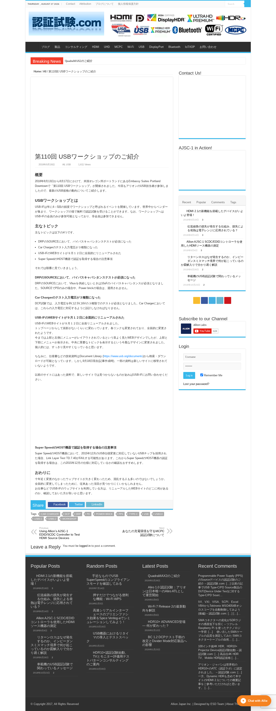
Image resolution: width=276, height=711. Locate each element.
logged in (85, 545)
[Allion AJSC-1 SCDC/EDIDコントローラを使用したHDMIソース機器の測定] (182, 241)
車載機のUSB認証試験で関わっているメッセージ (55, 666)
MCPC (118, 46)
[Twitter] (213, 4)
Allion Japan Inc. (181, 704)
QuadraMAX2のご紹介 (79, 61)
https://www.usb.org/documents (123, 356)
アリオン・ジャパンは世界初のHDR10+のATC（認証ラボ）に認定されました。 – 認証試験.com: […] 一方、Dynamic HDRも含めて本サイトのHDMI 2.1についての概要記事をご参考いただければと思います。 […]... (220, 676)
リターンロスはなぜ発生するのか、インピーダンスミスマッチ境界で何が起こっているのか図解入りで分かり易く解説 (212, 260)
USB (141, 46)
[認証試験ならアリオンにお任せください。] (179, 24)
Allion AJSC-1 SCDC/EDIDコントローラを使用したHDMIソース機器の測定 (53, 622)
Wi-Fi (130, 46)
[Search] (247, 4)
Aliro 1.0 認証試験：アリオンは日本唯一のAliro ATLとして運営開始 (164, 591)
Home (37, 71)
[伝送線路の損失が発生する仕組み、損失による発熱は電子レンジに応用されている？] (183, 227)
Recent (186, 202)
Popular (201, 202)
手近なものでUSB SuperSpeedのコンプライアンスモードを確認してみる (108, 579)
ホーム (33, 46)
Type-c (133, 514)
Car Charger (50, 514)
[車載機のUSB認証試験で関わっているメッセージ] (183, 276)
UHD (107, 46)
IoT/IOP (190, 46)
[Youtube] (221, 4)
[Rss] (205, 4)
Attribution (85, 3)
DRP (78, 514)
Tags (233, 202)
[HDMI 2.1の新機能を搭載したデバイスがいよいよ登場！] (182, 211)
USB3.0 (159, 514)
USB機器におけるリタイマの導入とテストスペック (107, 637)
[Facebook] (209, 4)
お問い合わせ (208, 46)
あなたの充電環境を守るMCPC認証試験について (143, 532)
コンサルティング (76, 46)
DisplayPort (156, 46)
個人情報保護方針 (128, 3)
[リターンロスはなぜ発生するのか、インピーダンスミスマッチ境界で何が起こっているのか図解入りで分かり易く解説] (183, 257)
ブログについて (105, 3)
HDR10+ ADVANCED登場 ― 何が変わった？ (163, 623)
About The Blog (236, 704)
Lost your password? (196, 384)
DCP (67, 514)
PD (88, 514)
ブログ (45, 46)
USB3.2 (52, 518)
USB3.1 (38, 518)
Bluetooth (174, 46)
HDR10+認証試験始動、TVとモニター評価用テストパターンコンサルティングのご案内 (107, 658)
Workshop (69, 518)
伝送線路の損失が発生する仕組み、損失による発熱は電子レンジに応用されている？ (52, 600)
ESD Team (217, 704)
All (44, 71)
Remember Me (212, 375)
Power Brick (104, 514)
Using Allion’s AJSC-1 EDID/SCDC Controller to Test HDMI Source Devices (59, 533)
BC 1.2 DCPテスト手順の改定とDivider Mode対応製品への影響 (164, 641)
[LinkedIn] (217, 4)
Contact (70, 3)
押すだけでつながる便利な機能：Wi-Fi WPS (111, 597)
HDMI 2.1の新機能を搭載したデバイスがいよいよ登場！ (51, 579)
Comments (218, 202)
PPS (121, 514)
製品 (57, 46)
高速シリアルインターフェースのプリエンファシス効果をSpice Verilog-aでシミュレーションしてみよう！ (108, 616)
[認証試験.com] (66, 23)
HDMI (95, 46)
